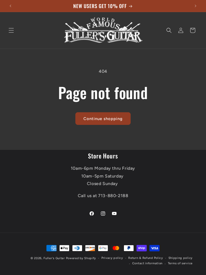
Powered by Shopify (81, 258)
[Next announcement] (195, 6)
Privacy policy (112, 258)
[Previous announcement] (10, 6)
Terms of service (180, 263)
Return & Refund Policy (145, 258)
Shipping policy (180, 258)
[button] (11, 30)
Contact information (147, 263)
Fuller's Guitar (54, 258)
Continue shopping (103, 118)
